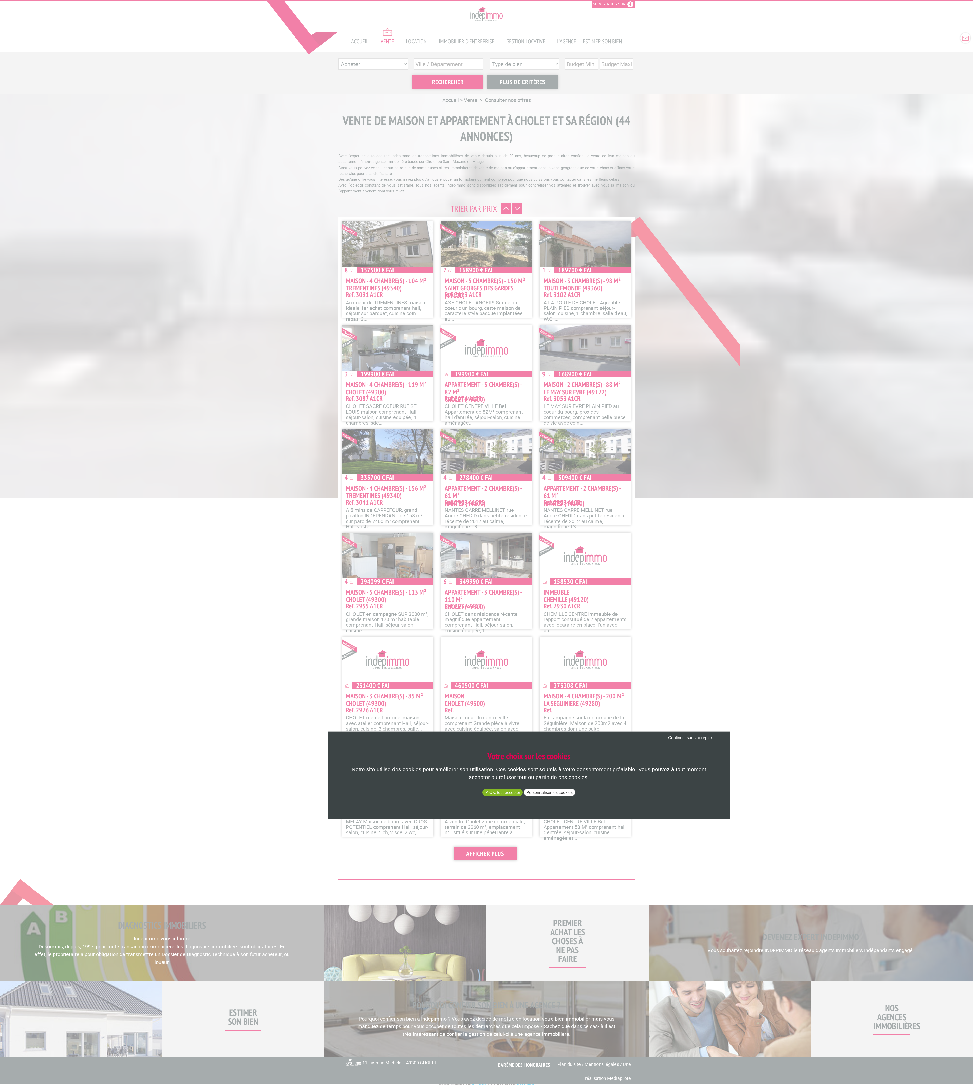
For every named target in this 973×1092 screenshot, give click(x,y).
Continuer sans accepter (690, 738)
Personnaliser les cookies (549, 792)
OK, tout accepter (504, 792)
